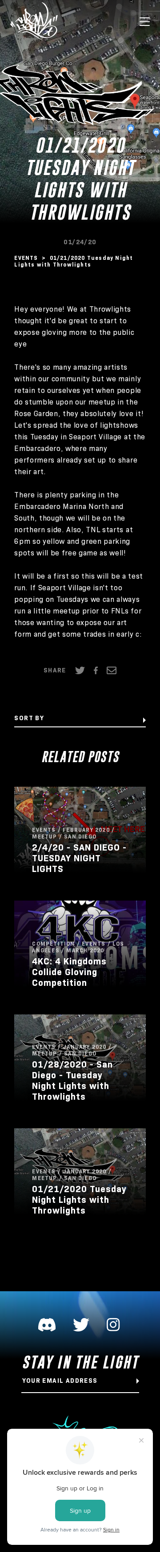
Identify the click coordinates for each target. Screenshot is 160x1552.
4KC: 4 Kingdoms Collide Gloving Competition (69, 972)
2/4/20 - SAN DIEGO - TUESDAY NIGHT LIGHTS (79, 858)
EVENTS (27, 257)
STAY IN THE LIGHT (80, 1362)
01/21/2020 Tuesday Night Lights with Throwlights (79, 1200)
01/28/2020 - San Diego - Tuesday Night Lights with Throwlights (72, 1080)
